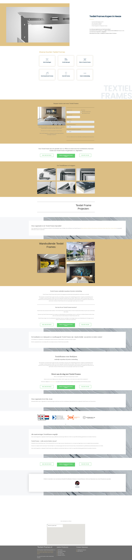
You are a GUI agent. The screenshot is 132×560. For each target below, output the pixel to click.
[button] (38, 417)
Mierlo (115, 228)
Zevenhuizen (94, 228)
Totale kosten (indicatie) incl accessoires (74, 129)
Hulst (104, 228)
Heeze (82, 228)
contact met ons (53, 381)
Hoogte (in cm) (69, 110)
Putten (109, 228)
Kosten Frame (69, 119)
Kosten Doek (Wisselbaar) (71, 124)
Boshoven (86, 228)
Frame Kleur (83, 110)
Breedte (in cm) (69, 114)
